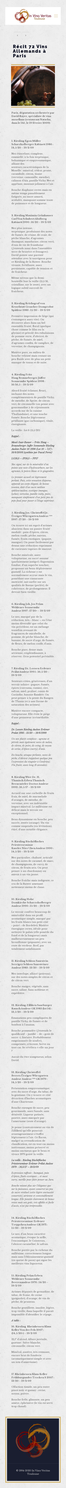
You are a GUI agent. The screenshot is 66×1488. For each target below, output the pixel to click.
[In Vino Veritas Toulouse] (33, 16)
